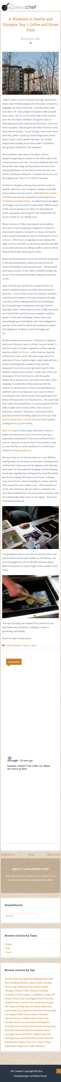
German (49, 1002)
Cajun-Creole (35, 982)
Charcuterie (34, 986)
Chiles (25, 990)
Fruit (30, 1002)
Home (31, 854)
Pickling (9, 1026)
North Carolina (22, 1022)
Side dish (46, 1034)
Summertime (11, 1042)
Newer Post (9, 854)
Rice (7, 1030)
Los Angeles (11, 1014)
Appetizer (28, 978)
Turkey (47, 1042)
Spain (42, 1038)
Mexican (9, 1018)
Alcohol (9, 978)
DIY (53, 994)
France (16, 1002)
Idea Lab (28, 1006)
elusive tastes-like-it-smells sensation (22, 419)
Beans (45, 978)
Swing (34, 485)
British (24, 982)
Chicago (9, 990)
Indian (37, 1006)
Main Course (24, 1014)
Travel (33, 645)
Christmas (43, 990)
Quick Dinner (36, 1026)
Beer (7, 982)
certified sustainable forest (16, 201)
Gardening (39, 1002)
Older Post (52, 854)
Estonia (39, 998)
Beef (50, 978)
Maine (35, 1014)
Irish (7, 1010)
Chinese (33, 990)
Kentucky (37, 1010)
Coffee (18, 994)
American (18, 978)
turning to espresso (21, 450)
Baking (37, 978)
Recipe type (49, 1026)
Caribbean (22, 986)
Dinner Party (11, 998)
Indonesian (46, 1006)
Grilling (20, 1006)
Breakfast (15, 982)
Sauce (47, 1030)
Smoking (9, 1038)
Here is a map (9, 430)
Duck (27, 998)
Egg (33, 998)
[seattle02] (30, 527)
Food (7, 948)
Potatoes (24, 1026)
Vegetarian (22, 1045)
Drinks (8, 944)
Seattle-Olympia (32, 1034)
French (24, 1002)
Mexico (18, 1018)
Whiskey (40, 1045)
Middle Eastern (30, 1018)
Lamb (53, 1010)
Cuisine (47, 994)
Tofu (33, 1042)
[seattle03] (30, 596)
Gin (6, 1006)
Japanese (27, 1010)
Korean (46, 1010)
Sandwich (39, 1030)
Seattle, (17, 645)
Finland (8, 1002)
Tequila (21, 1042)
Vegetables (10, 1045)
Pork (15, 1026)
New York (43, 1018)
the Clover (23, 352)
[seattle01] (30, 73)
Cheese (44, 986)
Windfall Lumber (48, 193)
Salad (17, 1030)
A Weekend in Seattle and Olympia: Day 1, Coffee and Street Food (31, 24)
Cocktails (9, 994)
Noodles (9, 1022)
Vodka (32, 1045)
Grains (12, 1006)
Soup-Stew (19, 1038)
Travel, (26, 645)
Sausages (10, 1034)
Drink (22, 998)
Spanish (49, 1038)
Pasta (33, 1022)
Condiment (36, 994)
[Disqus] (30, 708)
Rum (12, 1030)
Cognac (27, 994)
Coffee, (9, 645)
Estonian (48, 998)
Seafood (19, 1034)
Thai (28, 1042)
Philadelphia (43, 1022)
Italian (13, 1010)
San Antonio (27, 1030)
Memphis (43, 1014)
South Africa (32, 1038)
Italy (19, 1010)
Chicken (18, 990)
